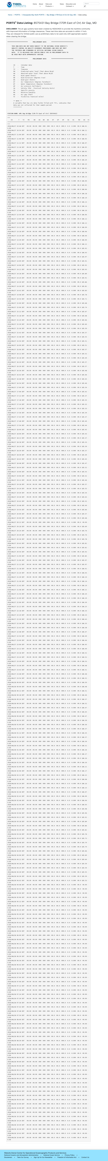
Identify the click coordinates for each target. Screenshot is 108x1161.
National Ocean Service (51, 1155)
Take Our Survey (23, 1157)
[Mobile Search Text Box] (84, 6)
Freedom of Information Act (66, 1157)
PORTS (17, 15)
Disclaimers (8, 1157)
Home (35, 4)
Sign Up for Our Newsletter (43, 1157)
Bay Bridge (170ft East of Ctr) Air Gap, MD (61, 15)
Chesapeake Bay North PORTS (33, 15)
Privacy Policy (69, 1155)
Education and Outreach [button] (71, 5)
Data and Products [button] (49, 5)
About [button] (41, 4)
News (62, 4)
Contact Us (85, 1157)
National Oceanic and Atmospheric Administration (21, 1155)
